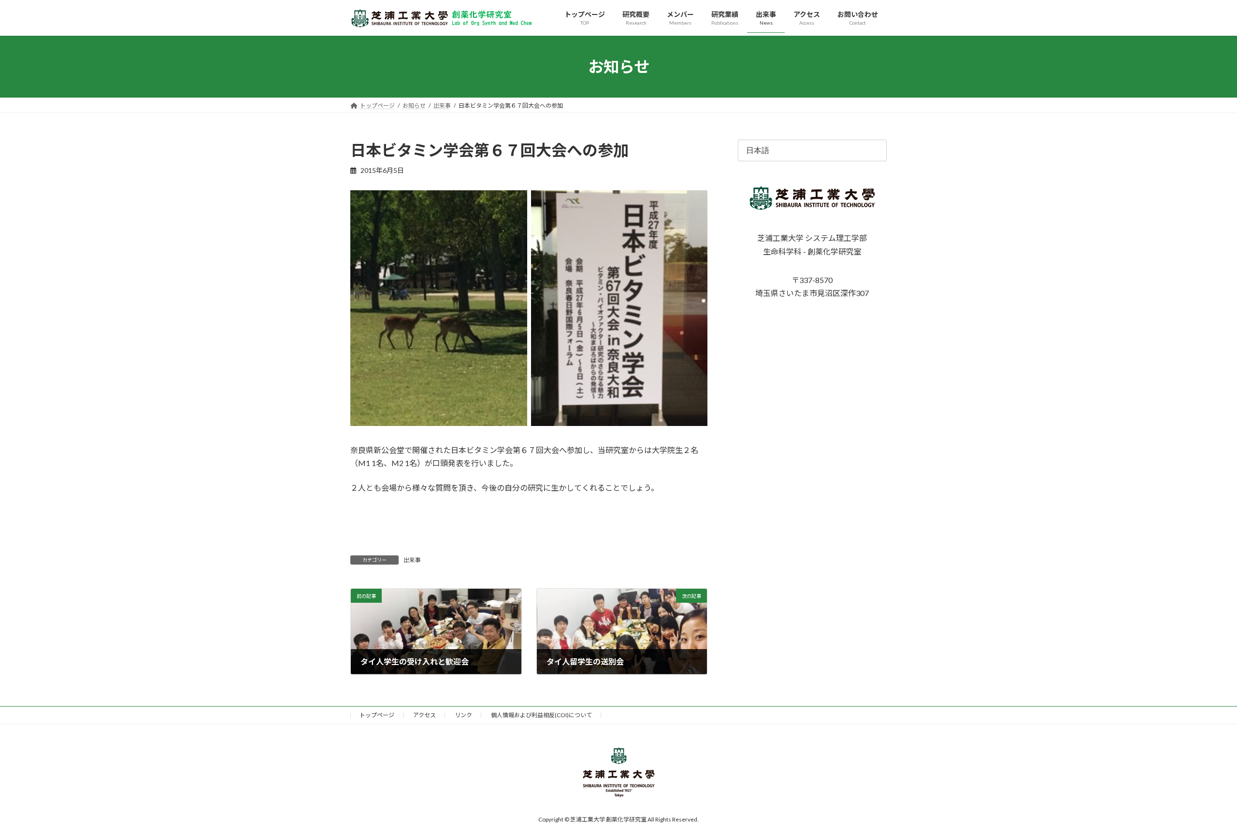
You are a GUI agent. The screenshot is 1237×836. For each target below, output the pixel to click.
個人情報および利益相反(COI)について (541, 715)
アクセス (424, 715)
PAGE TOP (1201, 802)
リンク (463, 715)
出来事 (412, 560)
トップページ (377, 715)
